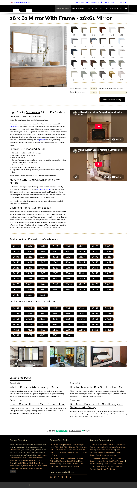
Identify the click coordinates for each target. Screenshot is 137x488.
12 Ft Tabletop (74, 466)
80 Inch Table (66, 452)
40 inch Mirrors (33, 463)
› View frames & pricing (112, 99)
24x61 (16, 313)
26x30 (95, 251)
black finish (39, 189)
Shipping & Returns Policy (47, 485)
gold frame (47, 189)
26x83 (55, 289)
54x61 (95, 329)
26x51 (55, 267)
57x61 (29, 335)
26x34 (42, 256)
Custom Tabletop (94, 8)
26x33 (29, 256)
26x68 (69, 278)
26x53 (82, 267)
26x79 (108, 284)
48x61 (16, 329)
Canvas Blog (109, 466)
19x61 (55, 308)
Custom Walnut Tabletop (69, 464)
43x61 (55, 324)
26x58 (42, 273)
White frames (22, 458)
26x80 (16, 289)
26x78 (95, 284)
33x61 (29, 318)
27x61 (55, 313)
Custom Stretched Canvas (99, 461)
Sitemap (112, 469)
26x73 (29, 284)
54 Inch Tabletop (62, 466)
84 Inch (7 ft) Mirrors (35, 468)
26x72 (16, 284)
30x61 (95, 313)
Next (65, 47)
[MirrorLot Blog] (126, 8)
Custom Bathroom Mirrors (98, 445)
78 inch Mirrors (23, 468)
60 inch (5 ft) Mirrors (35, 466)
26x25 (29, 251)
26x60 (69, 273)
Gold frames (14, 458)
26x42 (42, 262)
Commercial (33, 112)
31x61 (108, 313)
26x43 (55, 262)
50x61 (42, 329)
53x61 (82, 329)
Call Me (124, 2)
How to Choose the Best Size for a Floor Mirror (98, 387)
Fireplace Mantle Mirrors (104, 452)
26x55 (108, 267)
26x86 (95, 289)
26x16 (16, 246)
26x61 (82, 273)
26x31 (108, 251)
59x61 (55, 335)
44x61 (69, 324)
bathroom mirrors (15, 450)
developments (14, 127)
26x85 (82, 289)
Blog (98, 469)
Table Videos (77, 445)
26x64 (16, 278)
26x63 (108, 273)
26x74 (42, 284)
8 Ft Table (83, 452)
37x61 (82, 318)
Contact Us (104, 469)
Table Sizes (67, 445)
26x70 (95, 278)
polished (42, 140)
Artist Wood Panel (96, 464)
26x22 (95, 246)
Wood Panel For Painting (117, 461)
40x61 (16, 324)
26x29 (82, 251)
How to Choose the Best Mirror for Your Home (37, 404)
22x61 (95, 308)
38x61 (95, 318)
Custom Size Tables (56, 445)
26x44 (69, 262)
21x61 (82, 308)
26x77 (82, 284)
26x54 (95, 267)
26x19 (55, 246)
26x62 (95, 273)
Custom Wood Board (113, 8)
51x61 (55, 329)
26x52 (69, 267)
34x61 (42, 318)
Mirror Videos (100, 450)
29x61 (82, 313)
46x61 (95, 324)
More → (13, 471)
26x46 (95, 262)
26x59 (55, 273)
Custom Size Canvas (115, 458)
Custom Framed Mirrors (98, 455)
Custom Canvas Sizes (97, 466)
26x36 (69, 256)
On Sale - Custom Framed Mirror (88, 2)
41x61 (29, 324)
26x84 (69, 289)
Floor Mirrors (117, 452)
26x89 (29, 294)
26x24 (16, 251)
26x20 (69, 246)
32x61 (16, 318)
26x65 (29, 278)
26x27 (55, 251)
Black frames (42, 455)
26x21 (82, 246)
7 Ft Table (75, 452)
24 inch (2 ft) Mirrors (21, 460)
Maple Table (63, 447)
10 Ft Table (53, 455)
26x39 (108, 256)
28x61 (69, 313)
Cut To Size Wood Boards (98, 458)
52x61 (69, 329)
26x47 (108, 262)
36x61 (69, 318)
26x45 (82, 262)
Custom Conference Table (63, 450)
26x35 (55, 256)
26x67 (55, 278)
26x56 (16, 273)
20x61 (69, 308)
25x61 (29, 313)
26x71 (108, 278)
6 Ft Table (58, 452)
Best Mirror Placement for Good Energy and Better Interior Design (96, 406)
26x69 (82, 278)
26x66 (42, 278)
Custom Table (78, 8)
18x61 (42, 308)
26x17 (29, 246)
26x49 (29, 267)
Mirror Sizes (116, 447)
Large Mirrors (111, 455)
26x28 (69, 251)
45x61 (82, 324)
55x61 (108, 329)
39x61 (108, 318)
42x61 (42, 324)
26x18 (42, 246)
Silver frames (32, 458)
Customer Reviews (108, 2)
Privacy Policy (34, 485)
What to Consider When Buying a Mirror (34, 387)
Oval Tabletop (61, 461)
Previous (11, 47)
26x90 (42, 294)
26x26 (42, 251)
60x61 (69, 335)
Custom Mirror (62, 8)
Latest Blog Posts (20, 377)
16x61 (16, 308)
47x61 (108, 324)
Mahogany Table (73, 447)
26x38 (95, 256)
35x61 (55, 318)
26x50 (42, 267)
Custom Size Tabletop (57, 458)
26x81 (29, 289)
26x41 (29, 262)
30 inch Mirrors (33, 460)
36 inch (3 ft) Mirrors (21, 463)
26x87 (108, 289)
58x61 (42, 335)
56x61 (16, 335)
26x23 (108, 246)
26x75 (55, 284)
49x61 (29, 329)
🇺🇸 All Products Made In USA (20, 2)
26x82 (42, 289)
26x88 (16, 294)
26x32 (16, 256)
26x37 (82, 256)
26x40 (16, 262)
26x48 (16, 267)
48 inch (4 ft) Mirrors (21, 466)
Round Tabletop (72, 461)
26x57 (29, 273)
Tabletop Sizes (70, 458)
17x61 (29, 308)
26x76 (69, 284)
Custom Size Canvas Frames (112, 464)
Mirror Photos (110, 450)
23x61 (108, 308)
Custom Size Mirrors (104, 447)
